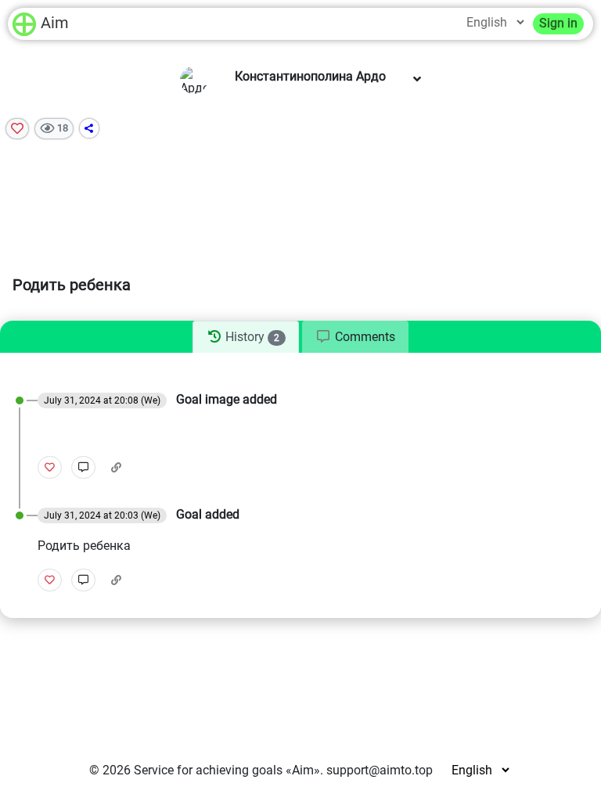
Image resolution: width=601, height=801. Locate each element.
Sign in (558, 23)
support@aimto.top (379, 770)
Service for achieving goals (208, 770)
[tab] (245, 337)
